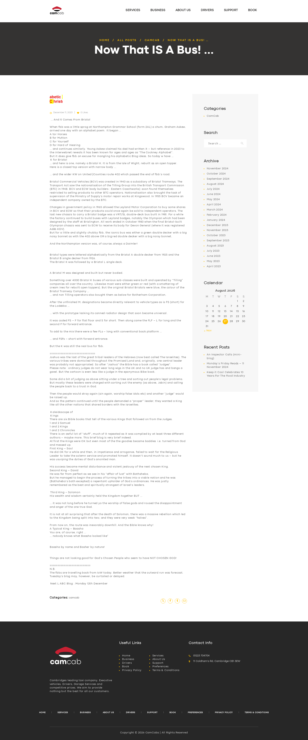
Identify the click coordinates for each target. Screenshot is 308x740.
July (213, 189)
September (218, 179)
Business (128, 659)
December (217, 225)
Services (158, 656)
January (216, 220)
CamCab (152, 40)
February (217, 215)
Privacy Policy (131, 670)
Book (125, 667)
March (215, 210)
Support (158, 663)
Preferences (160, 667)
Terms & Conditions (165, 670)
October (216, 174)
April (214, 205)
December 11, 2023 (63, 113)
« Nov (208, 331)
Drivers (127, 663)
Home (104, 40)
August (215, 184)
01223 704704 (201, 656)
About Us (158, 659)
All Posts (127, 40)
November (217, 169)
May (213, 199)
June (213, 194)
